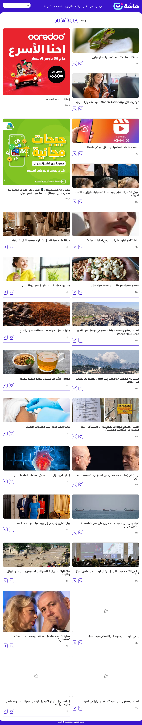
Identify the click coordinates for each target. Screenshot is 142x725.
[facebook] (75, 20)
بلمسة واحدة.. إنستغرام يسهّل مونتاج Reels (113, 147)
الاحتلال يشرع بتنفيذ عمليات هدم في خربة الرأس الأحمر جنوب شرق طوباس (108, 332)
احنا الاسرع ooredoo (58, 99)
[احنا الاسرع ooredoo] (36, 61)
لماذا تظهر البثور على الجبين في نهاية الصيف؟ (113, 240)
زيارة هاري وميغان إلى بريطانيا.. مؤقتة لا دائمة (43, 522)
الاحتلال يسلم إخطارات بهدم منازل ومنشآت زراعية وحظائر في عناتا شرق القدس (109, 428)
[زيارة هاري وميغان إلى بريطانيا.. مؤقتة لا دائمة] (36, 506)
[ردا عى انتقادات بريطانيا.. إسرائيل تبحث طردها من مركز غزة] (105, 554)
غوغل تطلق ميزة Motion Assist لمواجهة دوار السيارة (107, 102)
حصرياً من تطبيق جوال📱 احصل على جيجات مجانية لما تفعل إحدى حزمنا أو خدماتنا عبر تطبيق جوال (39, 191)
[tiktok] (57, 20)
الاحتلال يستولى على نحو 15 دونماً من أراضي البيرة (111, 667)
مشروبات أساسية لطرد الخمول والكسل (46, 285)
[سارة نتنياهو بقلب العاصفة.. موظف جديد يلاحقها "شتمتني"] (36, 603)
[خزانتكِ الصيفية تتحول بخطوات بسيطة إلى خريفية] (36, 224)
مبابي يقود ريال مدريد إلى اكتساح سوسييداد (113, 619)
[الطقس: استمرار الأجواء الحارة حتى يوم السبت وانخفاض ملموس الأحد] (36, 651)
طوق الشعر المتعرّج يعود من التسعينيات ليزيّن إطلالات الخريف (107, 194)
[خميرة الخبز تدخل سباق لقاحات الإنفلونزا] (36, 410)
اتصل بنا (47, 6)
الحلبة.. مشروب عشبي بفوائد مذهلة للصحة (44, 378)
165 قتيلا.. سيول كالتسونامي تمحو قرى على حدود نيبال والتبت (38, 573)
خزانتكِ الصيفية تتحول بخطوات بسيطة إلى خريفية (41, 240)
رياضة (77, 6)
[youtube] (63, 20)
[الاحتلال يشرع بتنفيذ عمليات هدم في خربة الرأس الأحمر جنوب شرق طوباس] (105, 314)
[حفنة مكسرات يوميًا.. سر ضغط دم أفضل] (105, 269)
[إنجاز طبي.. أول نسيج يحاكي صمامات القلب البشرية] (36, 458)
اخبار (85, 6)
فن (91, 6)
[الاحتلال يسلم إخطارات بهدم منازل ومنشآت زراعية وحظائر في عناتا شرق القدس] (105, 410)
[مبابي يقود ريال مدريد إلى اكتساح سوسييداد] (105, 603)
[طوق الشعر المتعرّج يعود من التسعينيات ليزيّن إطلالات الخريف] (105, 176)
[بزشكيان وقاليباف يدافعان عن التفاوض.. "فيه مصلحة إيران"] (105, 458)
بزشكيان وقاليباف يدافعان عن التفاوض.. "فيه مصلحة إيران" (108, 476)
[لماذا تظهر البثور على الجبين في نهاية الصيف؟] (105, 224)
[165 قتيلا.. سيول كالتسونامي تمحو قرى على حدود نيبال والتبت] (36, 554)
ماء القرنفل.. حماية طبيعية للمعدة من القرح (45, 330)
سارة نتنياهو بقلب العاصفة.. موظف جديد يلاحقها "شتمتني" (41, 621)
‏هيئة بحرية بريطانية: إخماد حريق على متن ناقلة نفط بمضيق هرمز (110, 524)
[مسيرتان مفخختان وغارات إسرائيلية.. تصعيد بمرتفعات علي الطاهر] (105, 362)
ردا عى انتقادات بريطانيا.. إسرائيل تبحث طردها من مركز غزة (107, 573)
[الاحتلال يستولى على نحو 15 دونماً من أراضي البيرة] (105, 651)
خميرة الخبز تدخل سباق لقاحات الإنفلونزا (47, 426)
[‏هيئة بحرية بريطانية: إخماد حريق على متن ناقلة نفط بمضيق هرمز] (105, 506)
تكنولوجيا (69, 6)
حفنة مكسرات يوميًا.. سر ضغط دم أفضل (115, 285)
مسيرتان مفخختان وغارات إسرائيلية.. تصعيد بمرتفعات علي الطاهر (107, 380)
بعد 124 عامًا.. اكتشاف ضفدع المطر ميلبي (115, 57)
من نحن (98, 6)
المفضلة (58, 6)
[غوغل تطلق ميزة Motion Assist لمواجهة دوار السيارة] (105, 85)
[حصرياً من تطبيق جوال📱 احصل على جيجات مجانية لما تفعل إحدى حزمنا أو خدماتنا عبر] (36, 151)
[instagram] (69, 20)
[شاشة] (126, 6)
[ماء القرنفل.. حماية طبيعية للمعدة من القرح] (36, 314)
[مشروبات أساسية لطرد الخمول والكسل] (36, 269)
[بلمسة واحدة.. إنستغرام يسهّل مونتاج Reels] (105, 130)
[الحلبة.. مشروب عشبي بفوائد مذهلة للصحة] (36, 362)
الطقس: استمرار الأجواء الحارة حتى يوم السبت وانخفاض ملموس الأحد (38, 669)
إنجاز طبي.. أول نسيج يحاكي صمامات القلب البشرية (41, 474)
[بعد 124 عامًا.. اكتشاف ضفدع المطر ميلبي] (105, 40)
